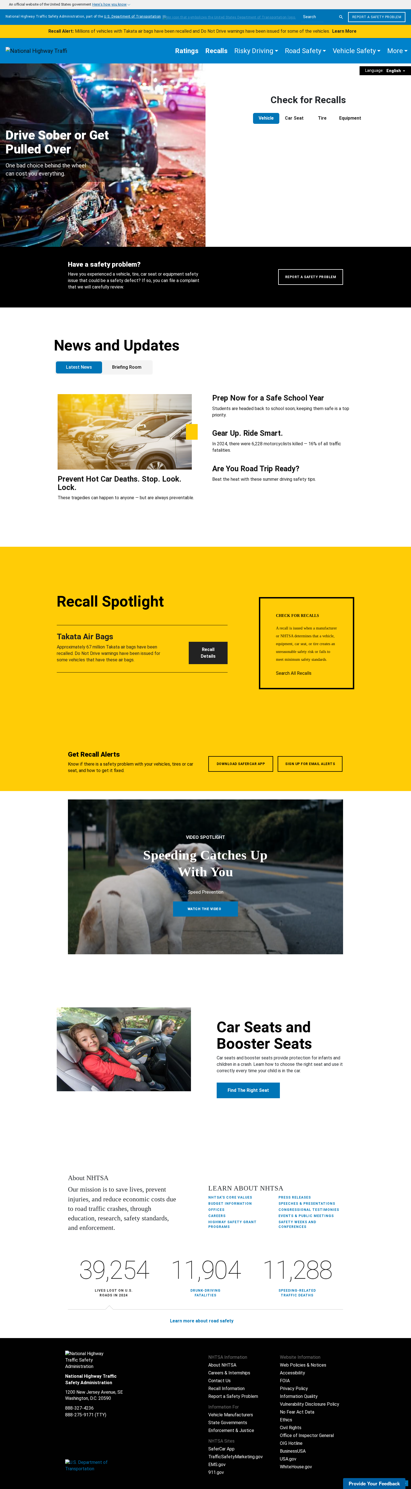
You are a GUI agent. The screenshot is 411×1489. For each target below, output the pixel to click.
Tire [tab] (322, 118)
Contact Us (219, 1380)
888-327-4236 (79, 1408)
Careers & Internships (229, 1373)
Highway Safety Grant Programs (232, 1224)
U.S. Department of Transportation (132, 16)
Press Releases (294, 1197)
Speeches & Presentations (306, 1204)
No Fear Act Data (297, 1412)
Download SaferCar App (241, 764)
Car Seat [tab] (294, 118)
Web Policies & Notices (303, 1365)
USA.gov (288, 1459)
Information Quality (299, 1396)
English (394, 70)
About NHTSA (222, 1365)
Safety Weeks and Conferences (297, 1224)
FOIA (285, 1380)
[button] (256, 51)
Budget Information (230, 1204)
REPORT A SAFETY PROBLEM (310, 277)
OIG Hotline (291, 1443)
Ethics (286, 1419)
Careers (217, 1216)
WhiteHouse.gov (296, 1466)
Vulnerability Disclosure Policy (309, 1404)
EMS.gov (217, 1464)
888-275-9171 (79, 1414)
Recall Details (208, 653)
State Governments (227, 1422)
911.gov (216, 1472)
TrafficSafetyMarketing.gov (235, 1456)
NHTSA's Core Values (230, 1197)
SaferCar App (221, 1449)
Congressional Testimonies (308, 1210)
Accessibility (292, 1373)
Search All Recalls (294, 673)
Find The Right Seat (248, 1090)
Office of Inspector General (307, 1435)
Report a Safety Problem (376, 17)
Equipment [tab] (350, 118)
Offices (216, 1210)
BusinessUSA (293, 1451)
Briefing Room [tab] (126, 367)
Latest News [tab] (79, 367)
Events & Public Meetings (306, 1216)
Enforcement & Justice (231, 1430)
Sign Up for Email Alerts (310, 764)
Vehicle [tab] (266, 118)
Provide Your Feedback (374, 1483)
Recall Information (226, 1388)
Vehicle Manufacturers (230, 1414)
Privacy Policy (294, 1388)
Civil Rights (290, 1427)
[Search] (341, 17)
